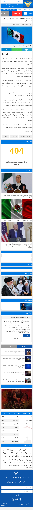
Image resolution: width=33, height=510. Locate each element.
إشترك (17, 495)
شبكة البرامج (15, 477)
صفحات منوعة (17, 45)
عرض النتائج (16, 338)
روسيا (28, 455)
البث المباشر (17, 13)
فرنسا (30, 452)
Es (19, 1)
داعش (23, 456)
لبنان (28, 449)
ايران (29, 459)
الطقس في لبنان (20, 465)
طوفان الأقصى (13, 453)
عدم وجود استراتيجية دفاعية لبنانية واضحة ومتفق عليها (17, 325)
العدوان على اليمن (11, 462)
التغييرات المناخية (25, 136)
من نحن (29, 9)
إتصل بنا (24, 9)
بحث (29, 259)
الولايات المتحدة (13, 459)
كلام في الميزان (11, 482)
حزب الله (18, 456)
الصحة (11, 465)
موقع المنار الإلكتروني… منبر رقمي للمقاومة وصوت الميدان (14, 366)
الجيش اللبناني (28, 467)
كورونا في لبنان (20, 449)
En (4, 1)
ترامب (9, 456)
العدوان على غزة (19, 462)
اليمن (22, 460)
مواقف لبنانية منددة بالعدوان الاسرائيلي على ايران (14, 373)
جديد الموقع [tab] (24, 346)
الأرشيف (19, 9)
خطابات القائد (28, 273)
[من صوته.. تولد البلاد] (16, 399)
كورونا (11, 449)
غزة (27, 452)
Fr (11, 1)
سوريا (5, 452)
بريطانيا (6, 456)
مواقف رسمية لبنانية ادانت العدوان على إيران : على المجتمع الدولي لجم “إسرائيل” (13, 380)
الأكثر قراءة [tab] (8, 346)
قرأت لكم (22, 482)
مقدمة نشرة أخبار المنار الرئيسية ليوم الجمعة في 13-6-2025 (14, 359)
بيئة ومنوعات (25, 45)
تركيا (13, 456)
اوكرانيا (25, 459)
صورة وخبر (29, 386)
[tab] (17, 317)
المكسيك (13, 136)
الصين (15, 465)
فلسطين (6, 449)
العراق (25, 462)
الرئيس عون (7, 465)
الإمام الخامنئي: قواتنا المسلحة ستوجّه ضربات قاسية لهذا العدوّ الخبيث (14, 351)
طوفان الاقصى (22, 452)
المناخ (5, 136)
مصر (31, 449)
